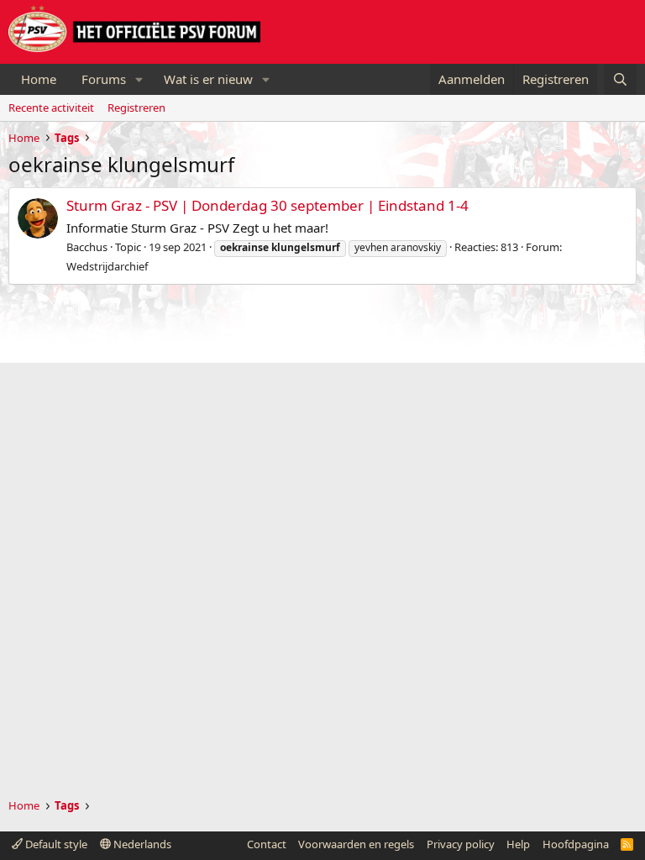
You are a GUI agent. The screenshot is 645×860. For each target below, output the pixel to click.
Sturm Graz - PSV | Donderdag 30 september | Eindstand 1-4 (267, 205)
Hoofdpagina (576, 844)
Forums (103, 79)
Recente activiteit (51, 107)
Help (518, 844)
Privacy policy (461, 844)
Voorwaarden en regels (356, 844)
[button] (139, 79)
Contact (266, 844)
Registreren (136, 107)
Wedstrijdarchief (107, 266)
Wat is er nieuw (208, 79)
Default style (55, 844)
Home (38, 79)
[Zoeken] (620, 79)
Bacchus (87, 246)
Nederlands (141, 844)
